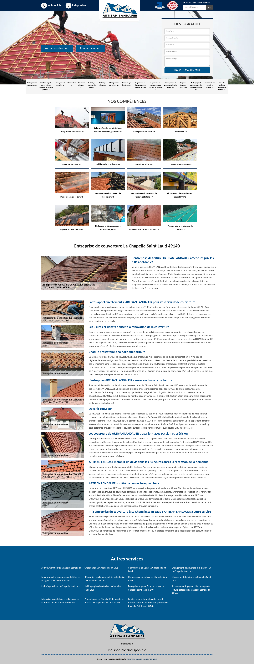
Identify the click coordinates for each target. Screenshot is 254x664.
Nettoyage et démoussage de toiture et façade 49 (196, 86)
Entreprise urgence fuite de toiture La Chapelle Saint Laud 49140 (146, 588)
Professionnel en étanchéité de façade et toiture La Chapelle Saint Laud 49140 (104, 601)
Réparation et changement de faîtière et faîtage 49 (155, 86)
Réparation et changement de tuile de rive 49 (140, 85)
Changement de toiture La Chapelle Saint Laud (191, 579)
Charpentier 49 (71, 84)
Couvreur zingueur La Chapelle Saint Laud (61, 568)
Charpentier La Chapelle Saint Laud (101, 568)
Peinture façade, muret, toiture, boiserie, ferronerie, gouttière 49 (46, 86)
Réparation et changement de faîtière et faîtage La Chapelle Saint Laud (60, 579)
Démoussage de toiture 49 (126, 84)
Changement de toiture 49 (114, 84)
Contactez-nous (150, 659)
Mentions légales (134, 659)
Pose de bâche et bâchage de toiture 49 (222, 86)
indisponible (54, 5)
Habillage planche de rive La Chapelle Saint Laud (103, 588)
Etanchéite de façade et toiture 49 (210, 85)
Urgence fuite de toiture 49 (183, 85)
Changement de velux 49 (60, 84)
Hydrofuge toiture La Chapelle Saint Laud (60, 586)
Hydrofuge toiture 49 (102, 84)
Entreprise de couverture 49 (32, 84)
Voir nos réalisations (57, 48)
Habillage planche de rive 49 (92, 85)
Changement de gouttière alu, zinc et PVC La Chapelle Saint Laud (192, 570)
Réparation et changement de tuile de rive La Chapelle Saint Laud (105, 579)
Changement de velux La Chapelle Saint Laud (147, 570)
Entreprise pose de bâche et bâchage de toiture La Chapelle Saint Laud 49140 (60, 601)
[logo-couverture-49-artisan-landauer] (127, 631)
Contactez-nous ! (90, 48)
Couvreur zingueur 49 (81, 85)
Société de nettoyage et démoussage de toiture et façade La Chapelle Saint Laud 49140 (191, 590)
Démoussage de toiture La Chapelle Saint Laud (147, 579)
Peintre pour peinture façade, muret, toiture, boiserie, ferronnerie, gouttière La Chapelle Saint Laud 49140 (148, 602)
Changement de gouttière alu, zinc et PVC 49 (170, 85)
